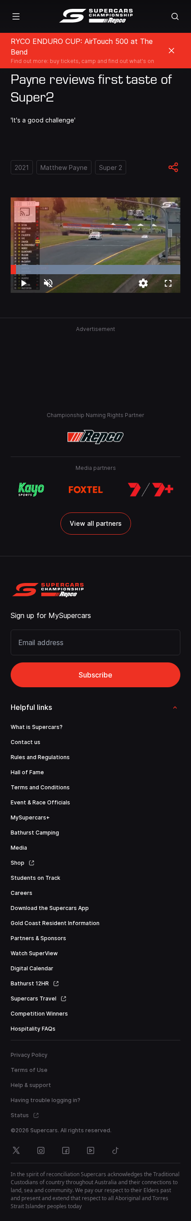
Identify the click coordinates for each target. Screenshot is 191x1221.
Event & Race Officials (40, 802)
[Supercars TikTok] (115, 1150)
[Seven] (150, 489)
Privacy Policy (29, 1055)
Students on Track (35, 877)
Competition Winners (39, 1013)
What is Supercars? (37, 727)
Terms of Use (29, 1070)
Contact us (25, 742)
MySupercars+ (30, 817)
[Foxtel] (86, 489)
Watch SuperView (34, 953)
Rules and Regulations (40, 757)
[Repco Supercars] (96, 16)
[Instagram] (41, 1150)
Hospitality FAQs (33, 1028)
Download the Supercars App (50, 908)
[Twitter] (16, 1150)
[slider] (95, 269)
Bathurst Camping (35, 832)
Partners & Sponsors (38, 938)
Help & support (31, 1085)
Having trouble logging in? (45, 1100)
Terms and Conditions (40, 787)
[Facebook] (65, 1150)
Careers (21, 893)
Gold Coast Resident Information (55, 923)
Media (19, 847)
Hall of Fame (27, 772)
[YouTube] (90, 1150)
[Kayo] (31, 489)
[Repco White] (96, 437)
